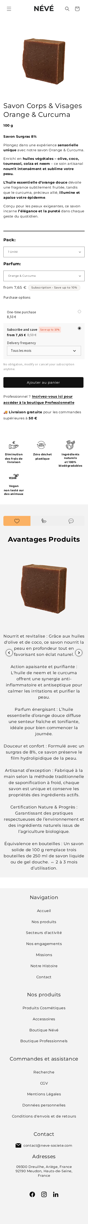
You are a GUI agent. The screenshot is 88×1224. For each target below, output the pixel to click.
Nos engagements (44, 944)
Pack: (9, 239)
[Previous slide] (9, 652)
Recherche (43, 1072)
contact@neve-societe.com (47, 1145)
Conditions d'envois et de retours (44, 1116)
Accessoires (44, 1019)
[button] (9, 9)
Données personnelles (44, 1105)
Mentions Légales (44, 1094)
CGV (44, 1083)
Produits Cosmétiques (44, 1008)
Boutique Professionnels (44, 1041)
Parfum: (12, 263)
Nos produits (44, 922)
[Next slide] (78, 652)
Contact (44, 977)
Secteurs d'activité (44, 933)
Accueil (44, 911)
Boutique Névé (44, 1030)
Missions (44, 955)
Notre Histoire (44, 966)
